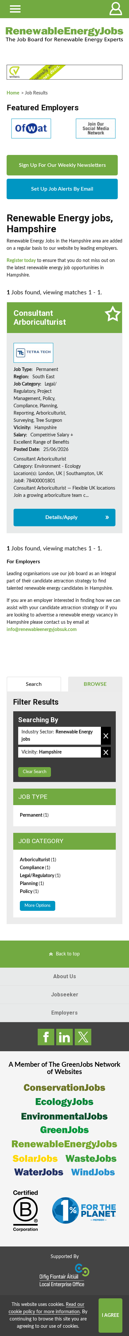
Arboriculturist (38, 860)
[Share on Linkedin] (64, 1037)
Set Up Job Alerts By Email (62, 189)
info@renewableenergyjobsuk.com (42, 629)
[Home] (64, 35)
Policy (29, 891)
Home (13, 93)
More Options (37, 906)
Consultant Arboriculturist (40, 317)
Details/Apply (61, 517)
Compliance (35, 868)
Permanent (34, 815)
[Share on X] (83, 1037)
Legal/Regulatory (40, 875)
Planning (32, 883)
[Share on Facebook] (46, 1037)
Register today (21, 260)
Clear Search (34, 772)
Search (34, 684)
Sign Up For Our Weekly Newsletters (62, 165)
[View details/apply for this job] (33, 353)
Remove (106, 736)
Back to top (68, 954)
